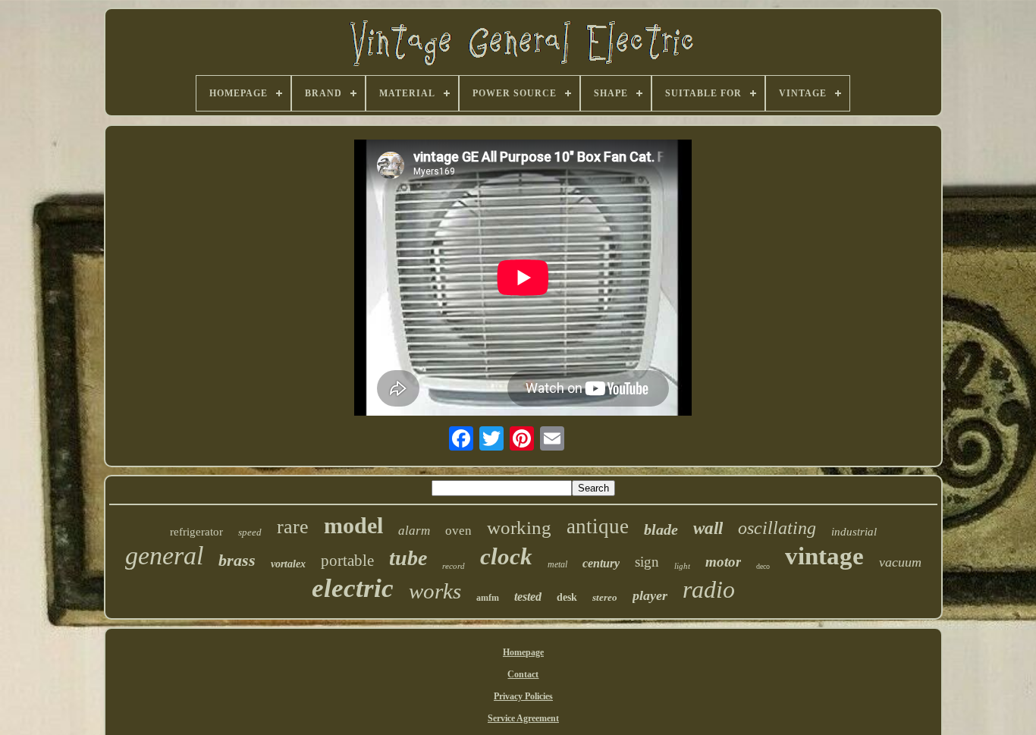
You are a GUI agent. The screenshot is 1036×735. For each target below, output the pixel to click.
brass (237, 560)
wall (708, 528)
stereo (604, 597)
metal (557, 564)
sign (647, 562)
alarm (414, 530)
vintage (824, 556)
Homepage (523, 652)
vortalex (288, 564)
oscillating (777, 528)
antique (598, 526)
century (601, 563)
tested (528, 596)
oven (458, 530)
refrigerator (196, 532)
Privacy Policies (523, 696)
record (453, 565)
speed (250, 532)
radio (709, 589)
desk (567, 597)
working (519, 527)
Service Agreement (523, 718)
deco (763, 566)
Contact (522, 674)
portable (347, 560)
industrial (854, 532)
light (682, 565)
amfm (487, 597)
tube (408, 558)
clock (506, 556)
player (650, 595)
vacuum (900, 562)
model (353, 525)
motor (723, 562)
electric (353, 588)
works (435, 591)
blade (661, 529)
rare (293, 527)
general (164, 556)
